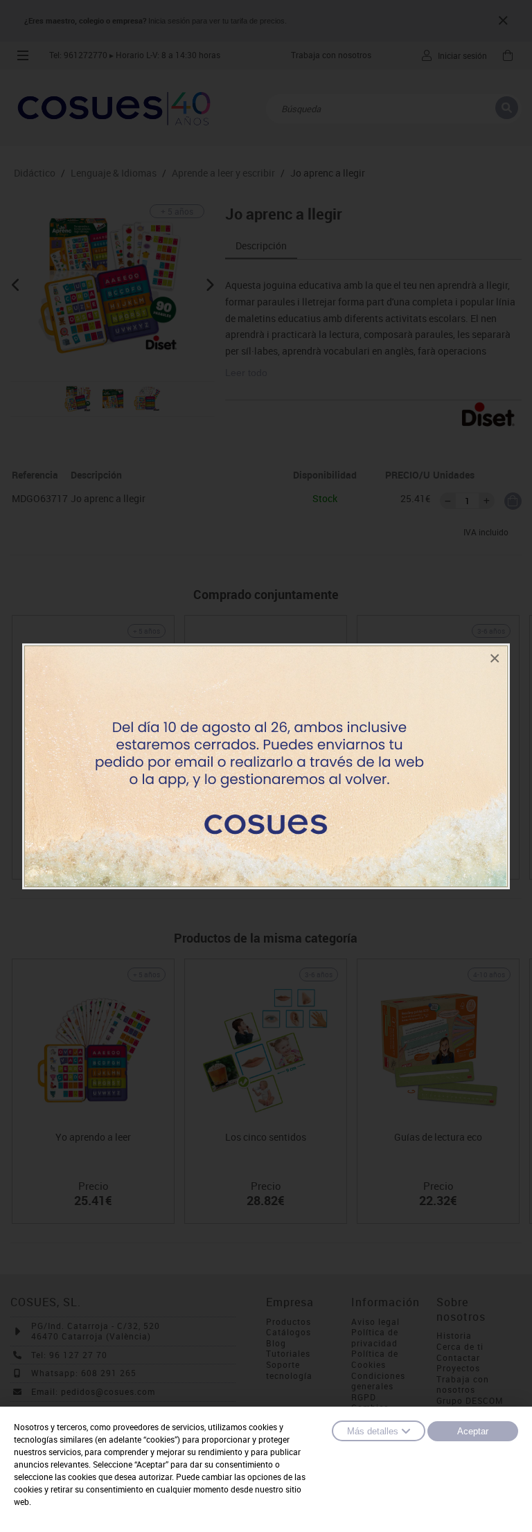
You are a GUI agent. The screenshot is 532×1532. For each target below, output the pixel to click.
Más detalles (372, 1431)
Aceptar (472, 1431)
